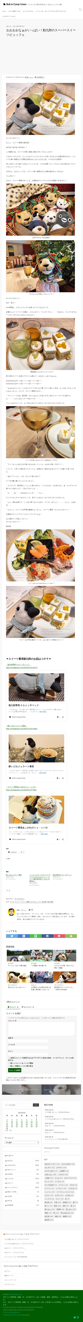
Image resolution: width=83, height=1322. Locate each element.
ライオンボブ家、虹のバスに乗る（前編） (64, 967)
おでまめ (10, 963)
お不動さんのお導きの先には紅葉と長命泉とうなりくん (41, 988)
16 (7, 1124)
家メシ (48, 1206)
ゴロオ (73, 1185)
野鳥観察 (23, 1205)
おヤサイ (61, 1167)
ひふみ (59, 1178)
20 (27, 1124)
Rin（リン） (30, 77)
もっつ (49, 1181)
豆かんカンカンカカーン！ (17, 987)
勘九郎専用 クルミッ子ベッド (62, 875)
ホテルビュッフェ (36, 902)
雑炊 (58, 1216)
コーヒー (63, 1185)
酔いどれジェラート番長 (14, 875)
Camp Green (23, 1165)
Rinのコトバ (23, 1170)
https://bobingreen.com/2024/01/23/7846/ (21, 790)
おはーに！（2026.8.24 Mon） (14, 1248)
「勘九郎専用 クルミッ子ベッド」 (18, 664)
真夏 (48, 1213)
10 (12, 1122)
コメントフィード (10, 1280)
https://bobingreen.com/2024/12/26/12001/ (22, 729)
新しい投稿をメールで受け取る (21, 1066)
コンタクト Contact (8, 16)
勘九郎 (44, 902)
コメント (14, 1007)
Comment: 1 (40, 77)
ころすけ (63, 1174)
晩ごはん (50, 1209)
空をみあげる (67, 1213)
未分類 (23, 1196)
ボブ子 (59, 1195)
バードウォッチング (65, 1192)
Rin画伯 (23, 1174)
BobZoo (23, 1161)
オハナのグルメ (19, 26)
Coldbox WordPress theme (12, 1315)
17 (12, 1124)
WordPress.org (9, 1284)
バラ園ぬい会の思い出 (38, 965)
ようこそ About (28, 11)
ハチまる (72, 1188)
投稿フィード (8, 1275)
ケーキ (12, 902)
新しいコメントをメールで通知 (21, 1063)
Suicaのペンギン (52, 1164)
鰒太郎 (49, 1220)
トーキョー (61, 1188)
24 (12, 1126)
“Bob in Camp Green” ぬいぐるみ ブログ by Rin (22, 1234)
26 (22, 1126)
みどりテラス (70, 1178)
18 (17, 1124)
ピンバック (29, 1007)
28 (31, 1126)
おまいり (33, 985)
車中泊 (23, 1201)
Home (4, 11)
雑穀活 (67, 1216)
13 (27, 1122)
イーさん (59, 1181)
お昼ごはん (50, 1174)
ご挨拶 (49, 1178)
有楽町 (60, 1209)
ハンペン (50, 1192)
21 (31, 1124)
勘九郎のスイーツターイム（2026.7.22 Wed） (63, 988)
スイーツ (18, 902)
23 (7, 1126)
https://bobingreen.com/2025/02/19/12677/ (22, 667)
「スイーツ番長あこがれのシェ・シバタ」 (21, 787)
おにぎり (50, 1167)
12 (22, 1122)
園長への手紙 (23, 1192)
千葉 (48, 902)
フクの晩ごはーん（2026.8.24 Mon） (17, 1239)
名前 (10, 1038)
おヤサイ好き (51, 1171)
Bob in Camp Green (15, 1294)
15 (36, 1122)
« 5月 (6, 1130)
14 (31, 1122)
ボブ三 (49, 1195)
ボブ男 (69, 1195)
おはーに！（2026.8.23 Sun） (14, 1252)
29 (36, 1126)
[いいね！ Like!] (7, 891)
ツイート (47, 1152)
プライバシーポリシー (12, 1312)
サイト (10, 1051)
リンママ (49, 1199)
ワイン (59, 1199)
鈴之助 (49, 1216)
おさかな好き (68, 1164)
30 (7, 1128)
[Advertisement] (41, 58)
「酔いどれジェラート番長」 (16, 726)
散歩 (57, 1206)
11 (17, 1122)
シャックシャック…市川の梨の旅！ (16, 1257)
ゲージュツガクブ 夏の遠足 (17, 965)
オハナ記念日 (51, 1185)
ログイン (7, 1271)
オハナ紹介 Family (15, 11)
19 (22, 1124)
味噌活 (67, 1202)
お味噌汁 (64, 1171)
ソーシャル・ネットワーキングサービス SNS (51, 11)
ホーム (8, 26)
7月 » (10, 1130)
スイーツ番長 (25, 902)
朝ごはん (71, 1209)
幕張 (51, 902)
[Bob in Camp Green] (15, 4)
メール (11, 1044)
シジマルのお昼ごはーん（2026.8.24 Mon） (19, 1243)
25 (17, 1126)
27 (27, 1126)
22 (36, 1124)
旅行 (66, 1206)
